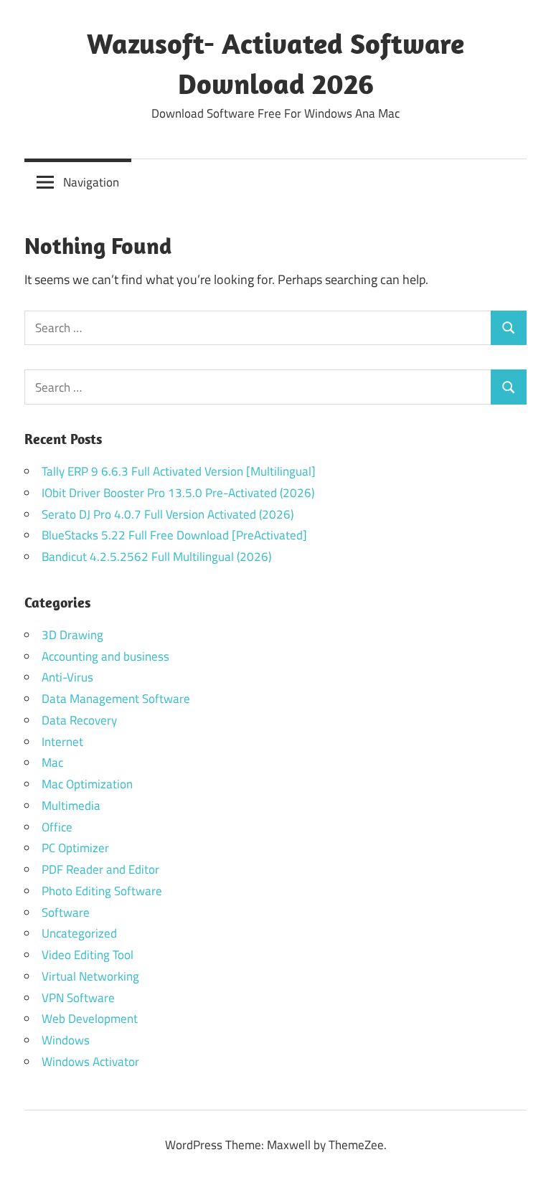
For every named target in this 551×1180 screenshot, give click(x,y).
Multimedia (71, 805)
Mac (52, 762)
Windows (66, 1040)
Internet (62, 741)
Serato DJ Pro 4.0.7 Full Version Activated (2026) (167, 514)
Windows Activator (90, 1061)
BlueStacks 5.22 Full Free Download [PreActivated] (174, 535)
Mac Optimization (87, 784)
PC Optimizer (75, 848)
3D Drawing (72, 635)
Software (66, 912)
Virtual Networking (90, 976)
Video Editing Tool (87, 954)
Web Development (90, 1018)
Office (57, 827)
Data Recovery (79, 720)
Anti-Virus (67, 677)
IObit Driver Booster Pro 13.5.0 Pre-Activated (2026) (178, 492)
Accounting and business (105, 656)
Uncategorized (79, 933)
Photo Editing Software (102, 891)
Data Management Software (116, 698)
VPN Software (78, 997)
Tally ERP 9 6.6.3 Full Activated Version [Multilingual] (179, 471)
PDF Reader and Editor (100, 869)
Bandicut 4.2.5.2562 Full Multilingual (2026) (156, 556)
